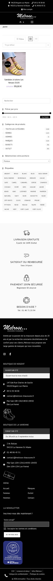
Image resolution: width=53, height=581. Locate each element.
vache (6, 209)
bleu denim (43, 174)
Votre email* (9, 519)
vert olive (37, 209)
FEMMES (9, 133)
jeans (6, 191)
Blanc (24, 174)
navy (17, 196)
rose (16, 205)
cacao (42, 178)
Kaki (14, 191)
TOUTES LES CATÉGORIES (15, 129)
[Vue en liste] (36, 39)
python (7, 205)
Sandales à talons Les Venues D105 (14, 81)
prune (37, 200)
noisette (34, 196)
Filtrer (45, 117)
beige (16, 174)
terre (42, 205)
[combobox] (26, 161)
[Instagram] (4, 354)
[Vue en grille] (30, 39)
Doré (17, 187)
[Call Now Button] (6, 575)
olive (18, 200)
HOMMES (9, 137)
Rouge (24, 205)
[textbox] (26, 161)
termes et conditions (28, 528)
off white (8, 200)
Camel (14, 182)
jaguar (32, 187)
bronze (33, 178)
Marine (33, 191)
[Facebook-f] (10, 354)
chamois (43, 182)
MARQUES (9, 141)
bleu (33, 174)
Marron (43, 191)
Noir (24, 196)
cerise (33, 182)
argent (7, 174)
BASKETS (9, 145)
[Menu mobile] (32, 22)
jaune (41, 187)
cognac (7, 187)
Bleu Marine (9, 178)
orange (27, 200)
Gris (24, 187)
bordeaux (22, 178)
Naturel (7, 196)
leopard (23, 191)
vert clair (24, 209)
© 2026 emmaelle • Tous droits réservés (26, 579)
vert (15, 209)
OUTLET (9, 149)
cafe (6, 182)
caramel (24, 182)
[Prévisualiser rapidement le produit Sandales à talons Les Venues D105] (24, 56)
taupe (33, 205)
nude (44, 196)
